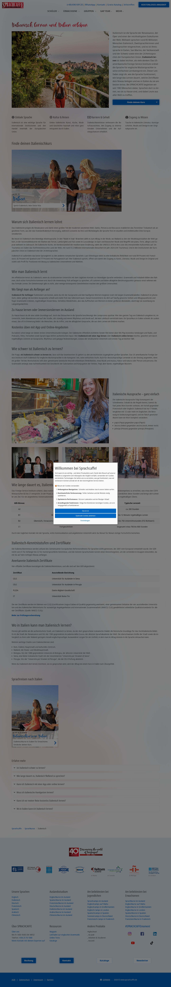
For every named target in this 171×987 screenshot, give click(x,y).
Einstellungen (85, 520)
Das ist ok (85, 511)
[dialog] (85, 493)
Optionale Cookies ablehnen (85, 516)
